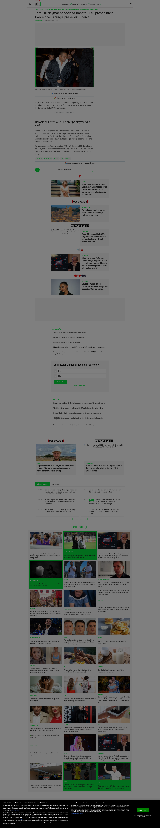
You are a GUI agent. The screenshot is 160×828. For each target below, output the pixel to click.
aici (21, 819)
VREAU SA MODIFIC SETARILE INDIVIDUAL (142, 815)
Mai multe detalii (15, 810)
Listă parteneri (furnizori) (77, 813)
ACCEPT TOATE (143, 810)
